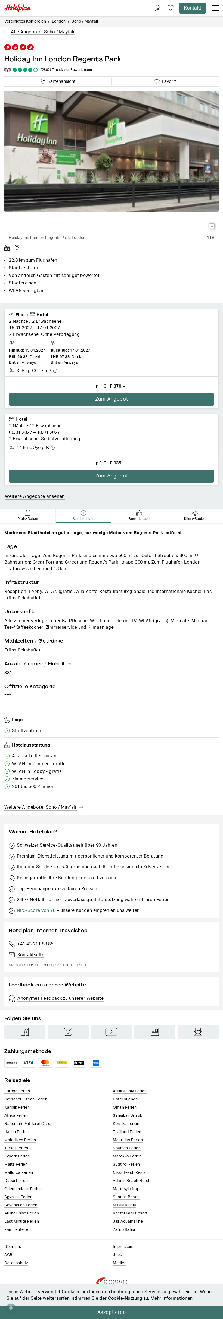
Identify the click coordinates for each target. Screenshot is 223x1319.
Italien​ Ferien (16, 1132)
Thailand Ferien (127, 1132)
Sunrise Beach (126, 1197)
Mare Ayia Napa (127, 1189)
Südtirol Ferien (126, 1164)
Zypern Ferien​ (17, 1156)
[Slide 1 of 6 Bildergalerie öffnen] (111, 162)
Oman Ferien (125, 1107)
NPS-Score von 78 (36, 910)
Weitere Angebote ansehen (35, 496)
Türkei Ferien (16, 1148)
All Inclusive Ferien (21, 1213)
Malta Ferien (15, 1164)
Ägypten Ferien (18, 1197)
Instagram (68, 1032)
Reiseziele (17, 1080)
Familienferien (17, 1230)
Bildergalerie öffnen (212, 226)
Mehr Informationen (172, 1298)
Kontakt (192, 8)
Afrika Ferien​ (16, 1116)
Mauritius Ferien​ (128, 1140)
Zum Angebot (111, 399)
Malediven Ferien (20, 1140)
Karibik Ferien (17, 1107)
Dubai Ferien (16, 1181)
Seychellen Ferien (21, 1205)
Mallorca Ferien (18, 1173)
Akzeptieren (111, 1312)
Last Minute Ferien (21, 1221)
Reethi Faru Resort (130, 1213)
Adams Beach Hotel (131, 1181)
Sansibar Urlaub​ (128, 1116)
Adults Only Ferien (130, 1091)
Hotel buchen (125, 1099)
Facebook (24, 1032)
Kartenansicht (60, 81)
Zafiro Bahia (124, 1230)
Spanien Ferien (127, 1148)
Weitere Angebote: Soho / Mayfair (40, 807)
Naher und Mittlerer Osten (28, 1124)
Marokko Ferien (127, 1156)
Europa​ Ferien (17, 1091)
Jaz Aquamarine (128, 1221)
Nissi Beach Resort (130, 1173)
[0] (170, 8)
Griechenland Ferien (23, 1189)
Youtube (111, 1032)
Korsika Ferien (126, 1124)
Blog (154, 1032)
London (59, 21)
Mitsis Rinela (124, 1205)
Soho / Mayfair (85, 21)
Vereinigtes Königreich (25, 21)
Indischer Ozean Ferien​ (25, 1099)
